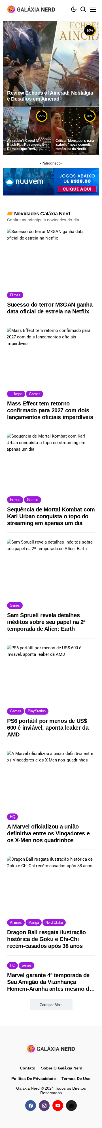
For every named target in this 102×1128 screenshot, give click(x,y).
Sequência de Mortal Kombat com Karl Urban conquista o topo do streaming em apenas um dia (51, 516)
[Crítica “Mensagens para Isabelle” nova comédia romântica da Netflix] (75, 131)
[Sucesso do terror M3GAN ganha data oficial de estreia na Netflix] (51, 257)
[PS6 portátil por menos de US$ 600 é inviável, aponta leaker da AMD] (51, 673)
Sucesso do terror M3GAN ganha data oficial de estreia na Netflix (49, 308)
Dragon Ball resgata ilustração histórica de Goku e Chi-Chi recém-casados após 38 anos (46, 939)
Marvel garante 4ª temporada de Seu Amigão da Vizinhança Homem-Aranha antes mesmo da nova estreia (49, 982)
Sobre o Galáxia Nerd (61, 1068)
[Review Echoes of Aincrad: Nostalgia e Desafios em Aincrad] (51, 64)
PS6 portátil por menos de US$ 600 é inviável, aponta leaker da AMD (47, 728)
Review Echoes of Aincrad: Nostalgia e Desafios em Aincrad (50, 96)
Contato (27, 1068)
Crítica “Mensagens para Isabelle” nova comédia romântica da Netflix (75, 145)
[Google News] (71, 1105)
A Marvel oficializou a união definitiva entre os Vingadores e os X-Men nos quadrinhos (48, 833)
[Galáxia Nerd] (31, 9)
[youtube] (57, 1105)
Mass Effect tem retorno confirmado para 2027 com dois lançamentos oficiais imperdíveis (50, 410)
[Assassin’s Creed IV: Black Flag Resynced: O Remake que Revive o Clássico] (27, 131)
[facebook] (30, 1105)
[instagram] (44, 1105)
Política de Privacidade (33, 1078)
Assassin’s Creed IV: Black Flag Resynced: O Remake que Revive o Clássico (25, 145)
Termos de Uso (76, 1078)
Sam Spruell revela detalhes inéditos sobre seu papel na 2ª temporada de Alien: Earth (46, 622)
